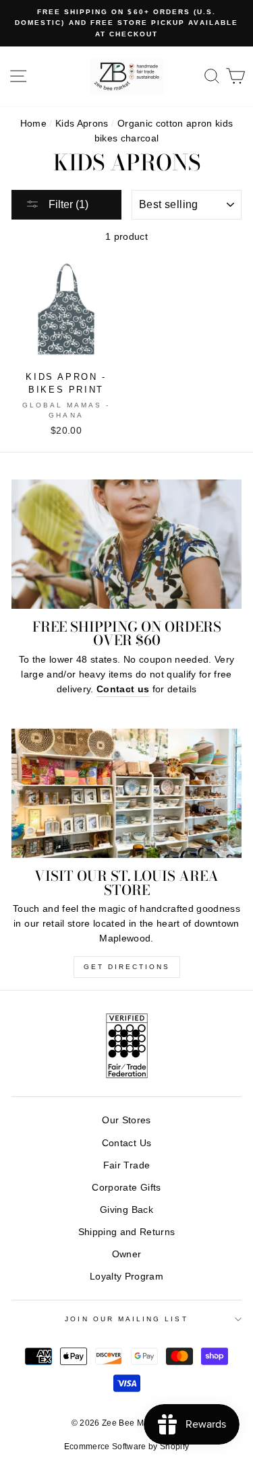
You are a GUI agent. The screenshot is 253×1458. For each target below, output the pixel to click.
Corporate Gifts (126, 1188)
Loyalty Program (126, 1276)
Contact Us (126, 1143)
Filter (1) (67, 204)
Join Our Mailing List (126, 1319)
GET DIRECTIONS (127, 966)
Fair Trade (126, 1165)
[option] (126, 23)
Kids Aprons (82, 124)
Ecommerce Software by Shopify (127, 1446)
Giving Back (126, 1210)
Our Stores (126, 1120)
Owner (127, 1254)
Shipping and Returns (126, 1232)
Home (33, 124)
